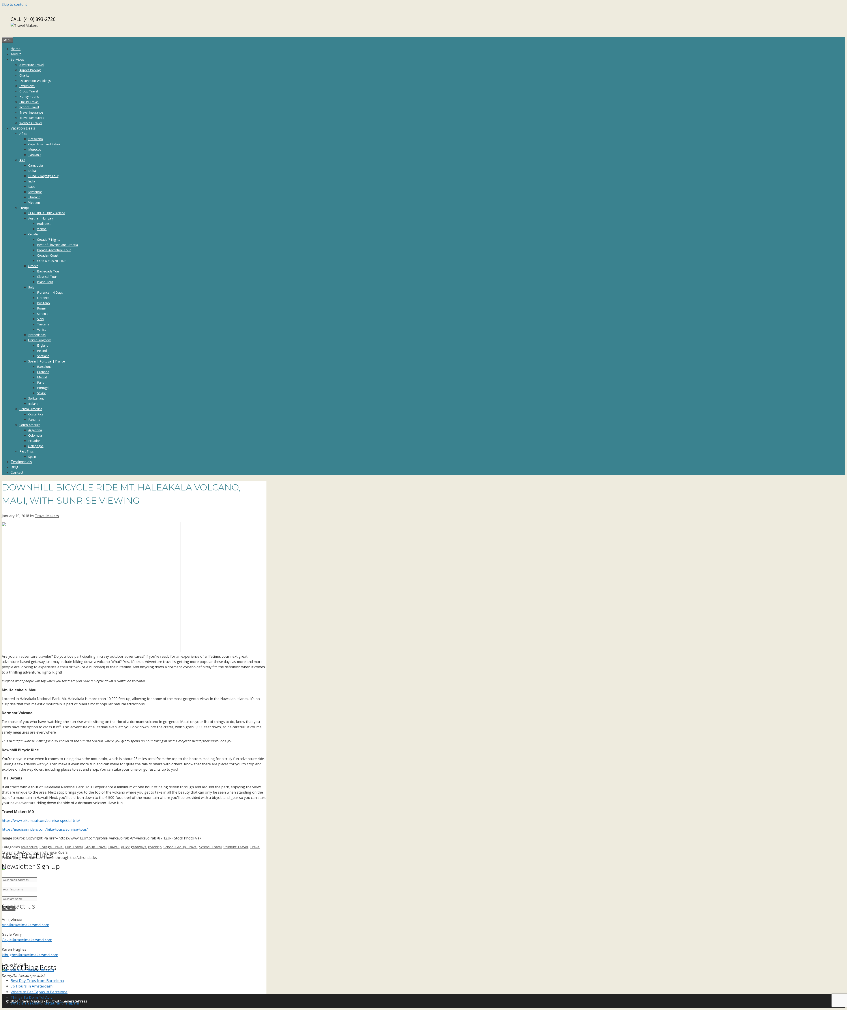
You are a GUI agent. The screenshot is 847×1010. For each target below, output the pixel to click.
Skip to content (14, 4)
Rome (41, 308)
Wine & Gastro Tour (51, 261)
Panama (34, 419)
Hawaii (113, 847)
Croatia (33, 234)
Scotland (43, 356)
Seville (41, 393)
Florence (43, 298)
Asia (22, 160)
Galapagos (35, 446)
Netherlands (37, 335)
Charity (24, 75)
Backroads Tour (48, 271)
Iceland (33, 404)
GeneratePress (74, 1001)
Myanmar (35, 192)
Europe (24, 208)
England (42, 345)
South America (29, 425)
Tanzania (34, 155)
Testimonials (21, 461)
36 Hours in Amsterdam (31, 986)
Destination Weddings (35, 81)
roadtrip (155, 847)
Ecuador (34, 441)
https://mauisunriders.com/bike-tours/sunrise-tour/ (45, 829)
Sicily (40, 319)
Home (16, 48)
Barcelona (44, 366)
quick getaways (133, 847)
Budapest (44, 224)
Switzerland (36, 398)
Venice (41, 329)
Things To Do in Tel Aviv (31, 997)
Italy (31, 287)
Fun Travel (74, 847)
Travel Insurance (31, 112)
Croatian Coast (47, 255)
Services (17, 59)
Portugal (43, 388)
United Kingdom (39, 340)
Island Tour (45, 282)
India (31, 181)
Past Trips (26, 451)
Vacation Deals (23, 128)
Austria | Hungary (41, 218)
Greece (33, 266)
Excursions (27, 86)
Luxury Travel (29, 102)
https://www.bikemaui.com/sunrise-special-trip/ (41, 820)
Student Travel (235, 847)
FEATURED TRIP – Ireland (46, 213)
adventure (29, 847)
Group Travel (28, 91)
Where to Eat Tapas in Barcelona (39, 991)
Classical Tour (47, 276)
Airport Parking (30, 70)
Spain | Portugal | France (46, 361)
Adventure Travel (31, 65)
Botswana (35, 139)
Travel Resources (31, 118)
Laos (31, 186)
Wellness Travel (30, 123)
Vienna (42, 229)
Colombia (35, 435)
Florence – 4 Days (50, 292)
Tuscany (43, 324)
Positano (43, 303)
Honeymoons (29, 96)
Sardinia (42, 314)
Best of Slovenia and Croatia (57, 245)
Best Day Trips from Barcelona (37, 980)
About (16, 54)
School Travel (29, 107)
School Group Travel (180, 847)
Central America (30, 409)
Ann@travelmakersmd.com (25, 924)
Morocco (34, 149)
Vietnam (34, 202)
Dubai (32, 171)
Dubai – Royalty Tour (43, 176)
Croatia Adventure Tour (54, 250)
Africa (23, 133)
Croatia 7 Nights (48, 239)
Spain (32, 456)
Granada (43, 372)
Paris (40, 382)
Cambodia (35, 165)
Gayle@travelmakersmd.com (27, 939)
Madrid (42, 377)
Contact (17, 472)
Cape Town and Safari (44, 144)
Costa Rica (35, 414)
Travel (255, 847)
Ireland (42, 351)
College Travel (51, 847)
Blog (14, 467)
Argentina (35, 430)
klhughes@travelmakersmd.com (30, 954)
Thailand (34, 197)
